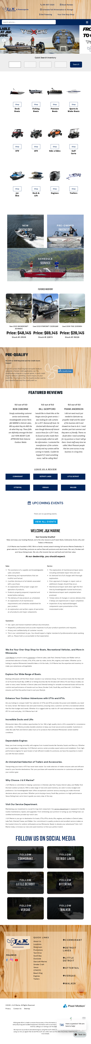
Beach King (37, 973)
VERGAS (45, 487)
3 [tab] (25, 51)
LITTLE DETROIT (73, 476)
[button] (45, 367)
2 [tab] (22, 51)
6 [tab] (35, 51)
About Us (37, 941)
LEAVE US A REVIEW (45, 469)
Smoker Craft (38, 964)
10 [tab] (49, 51)
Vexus (35, 967)
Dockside (37, 959)
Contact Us (17, 1009)
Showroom (37, 947)
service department (61, 809)
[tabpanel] (45, 39)
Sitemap (27, 1009)
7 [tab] (38, 51)
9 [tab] (45, 51)
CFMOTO (37, 970)
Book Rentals (67, 5)
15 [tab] (65, 51)
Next (87, 42)
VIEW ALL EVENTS (45, 521)
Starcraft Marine (40, 961)
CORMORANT (18, 476)
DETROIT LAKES (45, 476)
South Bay (37, 956)
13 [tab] (59, 51)
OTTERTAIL (18, 487)
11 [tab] (52, 51)
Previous (8, 42)
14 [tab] (62, 51)
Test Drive (37, 953)
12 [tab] (55, 51)
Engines (36, 976)
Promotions (38, 950)
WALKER (73, 487)
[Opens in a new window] (7, 960)
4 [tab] (28, 51)
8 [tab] (42, 51)
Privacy (8, 1009)
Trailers (36, 979)
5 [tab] (32, 51)
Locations (37, 944)
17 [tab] (72, 51)
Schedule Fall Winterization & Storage (57, 9)
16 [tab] (69, 51)
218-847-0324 (48, 5)
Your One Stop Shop (66, 14)
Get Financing (46, 14)
